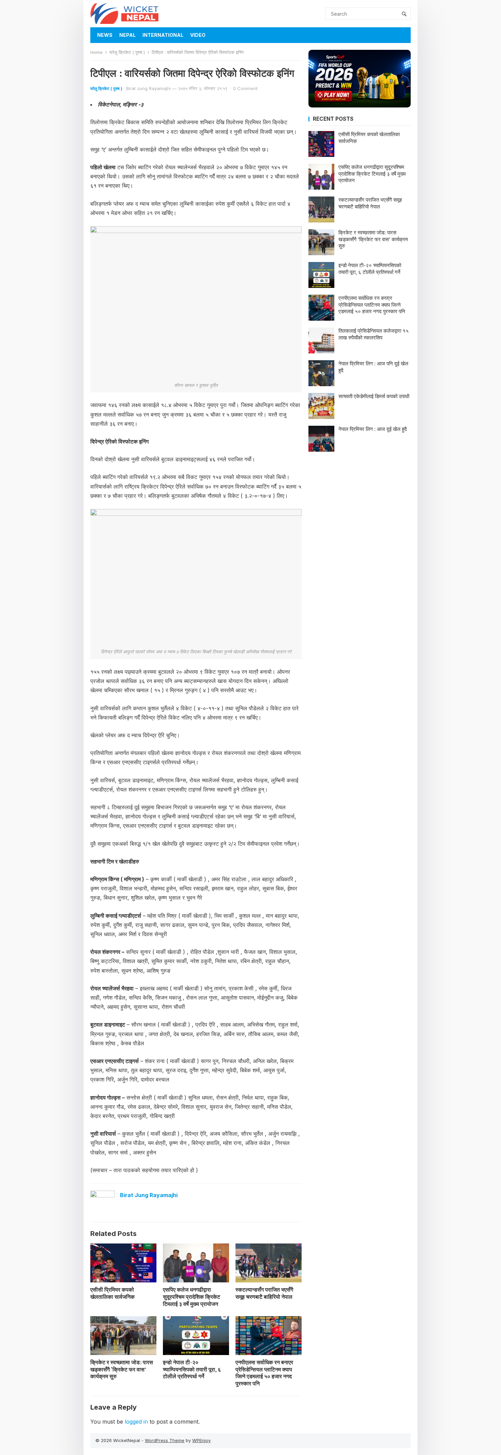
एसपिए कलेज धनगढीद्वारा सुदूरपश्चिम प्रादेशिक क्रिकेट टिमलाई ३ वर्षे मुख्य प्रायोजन (191, 1297)
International (162, 35)
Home (96, 52)
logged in (136, 1421)
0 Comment (245, 88)
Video (198, 35)
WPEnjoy (201, 1440)
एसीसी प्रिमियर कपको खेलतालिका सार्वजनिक (112, 1293)
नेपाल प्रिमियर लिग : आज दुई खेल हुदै (372, 429)
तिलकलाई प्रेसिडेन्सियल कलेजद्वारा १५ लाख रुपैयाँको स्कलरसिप (373, 334)
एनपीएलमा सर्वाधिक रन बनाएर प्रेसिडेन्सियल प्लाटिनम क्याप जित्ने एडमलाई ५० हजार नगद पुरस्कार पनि (264, 1372)
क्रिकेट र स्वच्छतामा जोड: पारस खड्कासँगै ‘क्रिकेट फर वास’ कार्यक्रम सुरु (121, 1369)
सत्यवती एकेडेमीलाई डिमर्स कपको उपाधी (373, 396)
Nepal (127, 35)
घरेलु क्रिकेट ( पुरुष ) (127, 52)
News (104, 35)
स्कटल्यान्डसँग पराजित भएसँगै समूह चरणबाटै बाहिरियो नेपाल (264, 1293)
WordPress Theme (164, 1440)
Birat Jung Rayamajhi (148, 88)
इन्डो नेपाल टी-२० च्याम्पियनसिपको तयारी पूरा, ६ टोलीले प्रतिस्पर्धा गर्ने (192, 1369)
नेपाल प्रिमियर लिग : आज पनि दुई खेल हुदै (373, 367)
